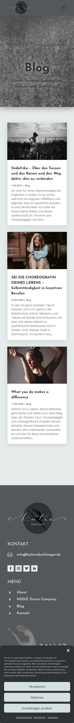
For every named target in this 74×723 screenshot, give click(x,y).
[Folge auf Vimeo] (26, 568)
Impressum (53, 717)
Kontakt (23, 613)
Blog (27, 185)
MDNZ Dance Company (36, 599)
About (22, 592)
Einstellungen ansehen (37, 708)
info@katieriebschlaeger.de (38, 555)
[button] (68, 650)
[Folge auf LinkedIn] (34, 568)
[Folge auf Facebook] (10, 568)
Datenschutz (40, 717)
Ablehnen (37, 697)
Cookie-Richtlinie (24, 717)
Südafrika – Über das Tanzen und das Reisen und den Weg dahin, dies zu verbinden (36, 174)
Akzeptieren (37, 686)
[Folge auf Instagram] (18, 568)
